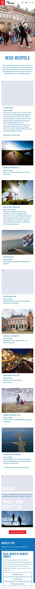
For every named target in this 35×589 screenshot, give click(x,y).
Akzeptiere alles (17, 574)
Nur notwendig (17, 579)
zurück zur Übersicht (17, 532)
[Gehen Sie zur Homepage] (10, 2)
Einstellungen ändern (17, 584)
